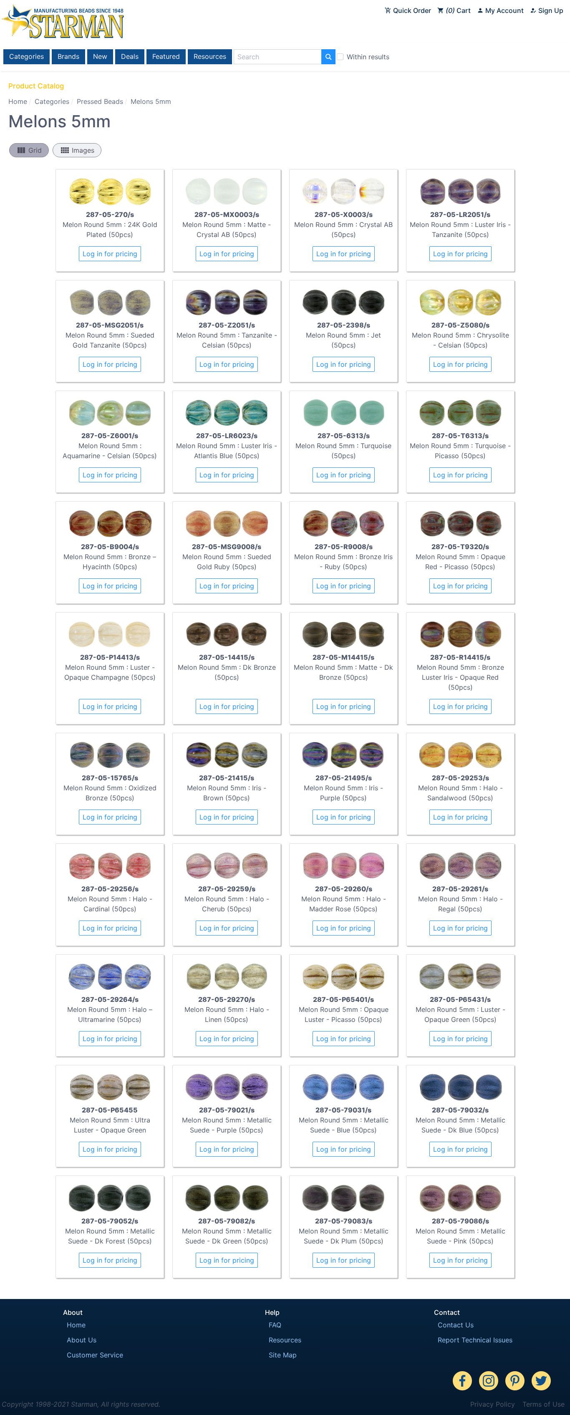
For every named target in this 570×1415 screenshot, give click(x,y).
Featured (166, 56)
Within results (368, 57)
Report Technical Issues (475, 1340)
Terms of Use (543, 1404)
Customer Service (95, 1355)
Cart (459, 10)
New (100, 56)
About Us (81, 1340)
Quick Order (411, 10)
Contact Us (456, 1325)
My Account (504, 10)
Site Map (283, 1355)
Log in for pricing (110, 254)
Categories (26, 56)
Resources (210, 56)
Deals (130, 56)
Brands (68, 56)
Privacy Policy (492, 1404)
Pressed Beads (100, 101)
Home (17, 101)
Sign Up (550, 10)
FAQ (275, 1325)
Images (77, 150)
